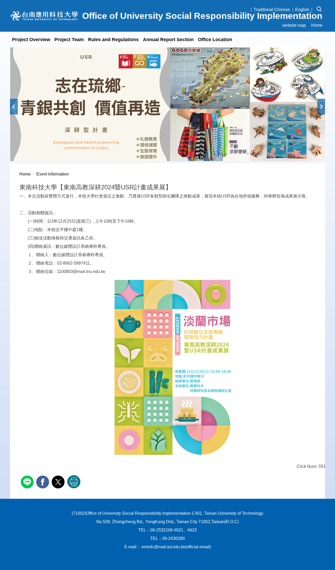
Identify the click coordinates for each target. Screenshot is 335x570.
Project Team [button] (69, 39)
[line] (28, 481)
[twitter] (59, 481)
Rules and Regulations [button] (113, 39)
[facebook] (43, 481)
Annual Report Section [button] (168, 39)
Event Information (52, 174)
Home (25, 174)
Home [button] (316, 25)
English (302, 9)
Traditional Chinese (272, 9)
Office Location (215, 39)
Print (73, 481)
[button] (321, 5)
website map (294, 25)
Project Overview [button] (31, 39)
